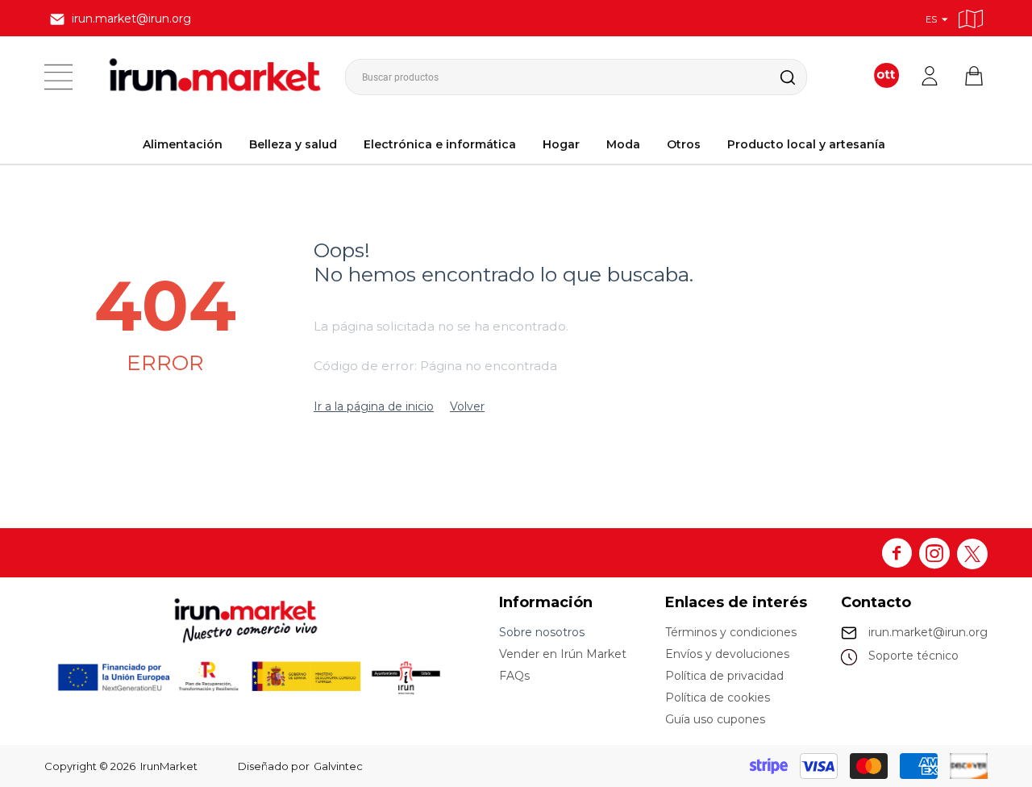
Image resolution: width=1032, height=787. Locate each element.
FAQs (514, 675)
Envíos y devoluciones (727, 654)
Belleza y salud (293, 144)
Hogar (561, 144)
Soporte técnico (913, 655)
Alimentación (183, 144)
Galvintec (338, 766)
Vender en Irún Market (562, 654)
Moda (623, 144)
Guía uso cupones (715, 719)
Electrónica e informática (440, 144)
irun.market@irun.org (928, 632)
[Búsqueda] (775, 77)
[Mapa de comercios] (971, 16)
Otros (684, 144)
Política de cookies (717, 697)
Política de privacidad (724, 675)
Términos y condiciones (731, 632)
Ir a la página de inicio (374, 406)
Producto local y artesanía (806, 144)
